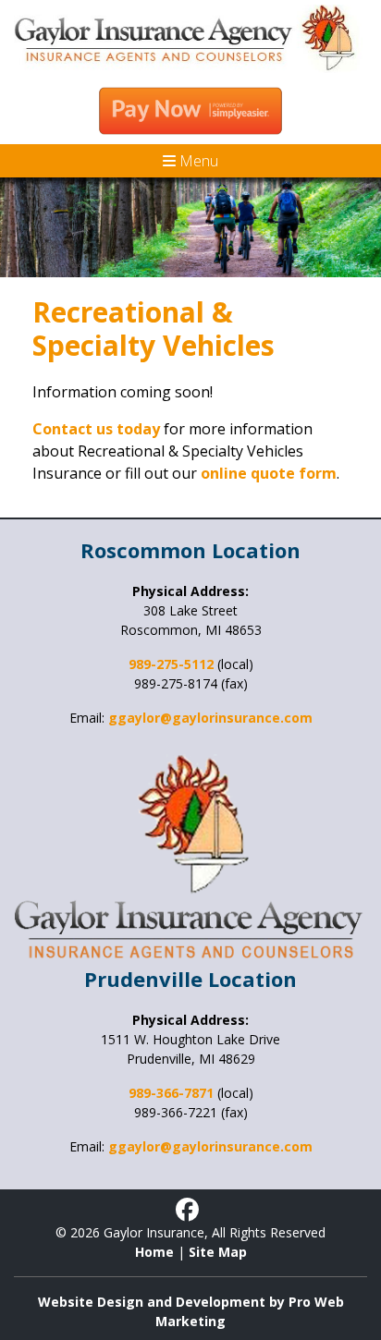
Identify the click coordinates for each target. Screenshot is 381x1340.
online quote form (269, 473)
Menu (197, 161)
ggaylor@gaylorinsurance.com (210, 717)
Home (154, 1252)
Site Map (218, 1252)
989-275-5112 (171, 664)
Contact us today (96, 429)
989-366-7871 (171, 1093)
